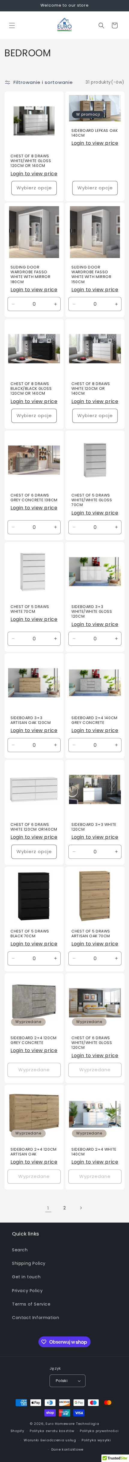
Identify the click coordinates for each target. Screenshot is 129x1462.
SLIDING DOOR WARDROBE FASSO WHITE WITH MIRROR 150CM (91, 274)
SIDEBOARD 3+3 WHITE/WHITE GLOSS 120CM (91, 611)
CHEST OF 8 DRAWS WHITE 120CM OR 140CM (90, 388)
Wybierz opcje (34, 188)
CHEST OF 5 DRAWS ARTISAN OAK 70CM (90, 934)
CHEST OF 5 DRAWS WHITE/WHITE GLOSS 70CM (91, 500)
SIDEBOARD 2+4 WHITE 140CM (93, 1152)
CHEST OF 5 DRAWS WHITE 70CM (29, 609)
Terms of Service (31, 1304)
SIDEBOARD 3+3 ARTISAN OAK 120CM (30, 720)
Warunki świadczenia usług (50, 1440)
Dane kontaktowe (67, 1449)
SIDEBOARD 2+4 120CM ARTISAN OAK (33, 1152)
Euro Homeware (60, 1423)
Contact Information (35, 1318)
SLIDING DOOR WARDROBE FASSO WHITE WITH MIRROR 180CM (30, 274)
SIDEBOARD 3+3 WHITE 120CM (93, 827)
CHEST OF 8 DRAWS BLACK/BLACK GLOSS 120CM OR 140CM (31, 388)
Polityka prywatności (99, 1430)
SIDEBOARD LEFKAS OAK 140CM (94, 133)
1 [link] (48, 1208)
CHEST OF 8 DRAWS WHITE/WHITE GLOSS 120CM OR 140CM (30, 161)
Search (20, 1250)
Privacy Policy (27, 1291)
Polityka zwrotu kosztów (52, 1430)
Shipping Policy (29, 1263)
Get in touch (26, 1277)
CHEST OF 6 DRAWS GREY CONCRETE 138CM (34, 498)
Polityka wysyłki (96, 1440)
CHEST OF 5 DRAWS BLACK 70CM (29, 934)
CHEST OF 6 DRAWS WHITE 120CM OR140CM (33, 827)
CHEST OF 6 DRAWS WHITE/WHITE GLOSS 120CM (91, 1043)
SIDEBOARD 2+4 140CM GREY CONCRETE (94, 720)
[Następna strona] (80, 1207)
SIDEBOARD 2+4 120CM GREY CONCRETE (33, 1040)
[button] (12, 25)
